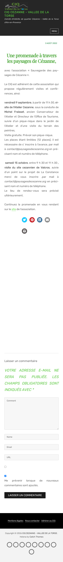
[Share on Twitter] (24, 221)
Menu (54, 31)
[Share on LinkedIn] (39, 221)
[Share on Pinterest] (32, 221)
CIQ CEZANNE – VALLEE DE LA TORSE (39, 533)
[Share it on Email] (47, 221)
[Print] (24, 232)
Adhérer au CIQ (48, 520)
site (14, 209)
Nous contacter (32, 520)
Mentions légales (15, 520)
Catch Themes (36, 537)
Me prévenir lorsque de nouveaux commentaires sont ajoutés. (31, 483)
